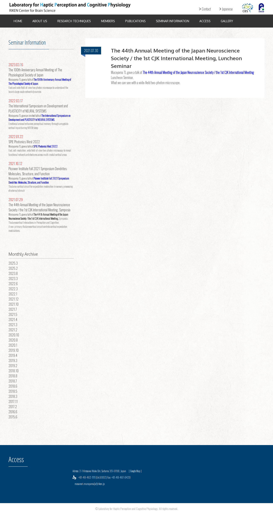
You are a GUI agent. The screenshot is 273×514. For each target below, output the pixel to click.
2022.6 (13, 283)
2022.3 (13, 288)
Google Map (135, 471)
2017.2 (13, 406)
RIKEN (261, 7)
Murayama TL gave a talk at (21, 79)
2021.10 (14, 304)
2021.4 (13, 319)
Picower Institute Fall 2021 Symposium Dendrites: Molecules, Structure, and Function (38, 171)
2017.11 (13, 401)
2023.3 (13, 278)
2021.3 (13, 324)
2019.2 (13, 365)
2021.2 (13, 329)
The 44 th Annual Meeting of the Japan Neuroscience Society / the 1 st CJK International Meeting (38, 216)
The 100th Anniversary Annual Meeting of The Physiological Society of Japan (35, 72)
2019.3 (13, 360)
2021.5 (13, 314)
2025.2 (13, 268)
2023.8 (13, 273)
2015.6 (13, 416)
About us (39, 21)
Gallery (227, 21)
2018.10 (14, 370)
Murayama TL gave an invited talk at (25, 116)
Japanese (227, 9)
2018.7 (13, 381)
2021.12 (14, 299)
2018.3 (13, 396)
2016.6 (13, 411)
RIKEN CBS (247, 7)
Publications (135, 21)
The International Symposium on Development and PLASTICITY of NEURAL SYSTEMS (38, 108)
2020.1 (13, 345)
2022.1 (13, 293)
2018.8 (13, 375)
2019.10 (14, 350)
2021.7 (13, 309)
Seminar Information (172, 21)
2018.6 (13, 386)
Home (18, 21)
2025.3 (13, 263)
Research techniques (74, 21)
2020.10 (14, 334)
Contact (206, 9)
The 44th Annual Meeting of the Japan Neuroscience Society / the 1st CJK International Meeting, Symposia (39, 207)
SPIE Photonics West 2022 (24, 141)
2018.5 (13, 391)
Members (108, 21)
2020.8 (13, 340)
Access (205, 21)
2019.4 (13, 355)
